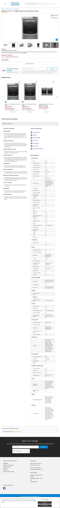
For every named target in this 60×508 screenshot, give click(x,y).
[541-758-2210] (55, 3)
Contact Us (5, 470)
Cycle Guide (35, 145)
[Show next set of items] (57, 96)
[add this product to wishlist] (19, 82)
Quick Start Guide (36, 137)
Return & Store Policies (8, 471)
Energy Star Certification (38, 148)
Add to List (55, 17)
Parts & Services (7, 466)
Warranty (35, 135)
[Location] (53, 3)
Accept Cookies (45, 505)
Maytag (7, 59)
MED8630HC (6, 60)
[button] (5, 3)
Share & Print (55, 15)
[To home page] (15, 4)
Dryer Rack (35, 140)
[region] (30, 502)
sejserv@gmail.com (38, 469)
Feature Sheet (36, 143)
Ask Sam (52, 68)
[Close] (58, 502)
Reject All (44, 502)
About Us (5, 468)
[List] (51, 3)
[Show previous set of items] (2, 96)
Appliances (5, 463)
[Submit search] (45, 4)
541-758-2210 (37, 467)
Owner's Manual (36, 132)
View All (55, 45)
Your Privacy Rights (44, 499)
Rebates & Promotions (8, 465)
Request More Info (30, 63)
